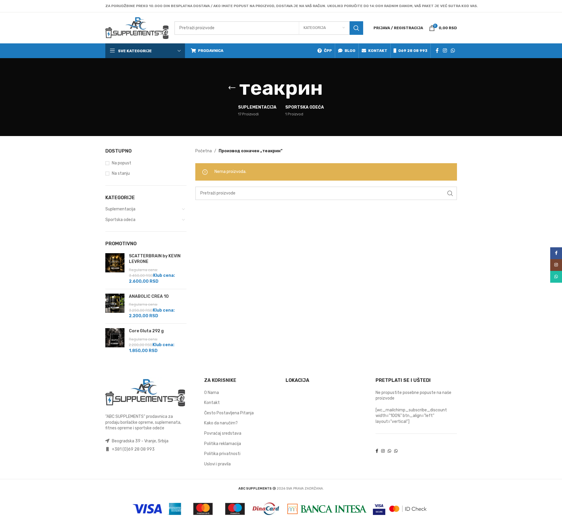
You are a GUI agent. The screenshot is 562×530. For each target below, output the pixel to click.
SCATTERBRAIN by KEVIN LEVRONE (155, 258)
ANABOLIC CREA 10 (149, 296)
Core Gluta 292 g (146, 330)
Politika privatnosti (222, 453)
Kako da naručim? (221, 423)
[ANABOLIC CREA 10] (114, 306)
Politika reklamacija (222, 443)
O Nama (211, 392)
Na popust (121, 163)
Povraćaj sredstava (222, 433)
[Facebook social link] (437, 50)
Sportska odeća (120, 219)
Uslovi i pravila (217, 464)
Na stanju (121, 173)
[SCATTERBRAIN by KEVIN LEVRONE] (114, 268)
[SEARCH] (356, 28)
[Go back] (232, 88)
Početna (203, 150)
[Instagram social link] (445, 50)
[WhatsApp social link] (453, 50)
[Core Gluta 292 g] (114, 341)
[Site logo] (136, 27)
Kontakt (212, 402)
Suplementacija (120, 209)
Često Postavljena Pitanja (229, 413)
